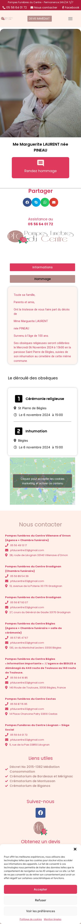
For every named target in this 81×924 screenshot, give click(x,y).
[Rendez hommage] (41, 163)
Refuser (40, 900)
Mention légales (52, 919)
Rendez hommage (40, 170)
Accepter (40, 889)
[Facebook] (40, 813)
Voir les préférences (40, 911)
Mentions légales (18, 793)
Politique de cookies (31, 919)
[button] (75, 849)
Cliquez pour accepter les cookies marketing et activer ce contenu (42, 481)
